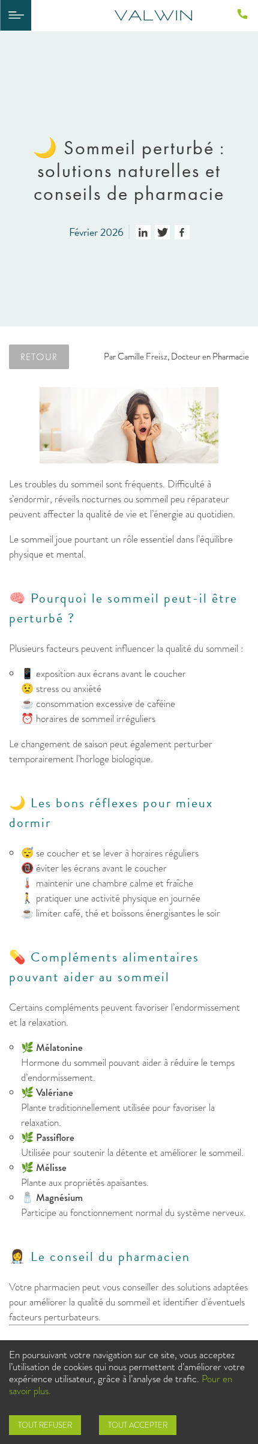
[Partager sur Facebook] (182, 232)
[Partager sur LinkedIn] (143, 232)
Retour (39, 356)
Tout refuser (45, 1425)
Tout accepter (137, 1425)
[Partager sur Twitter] (162, 232)
